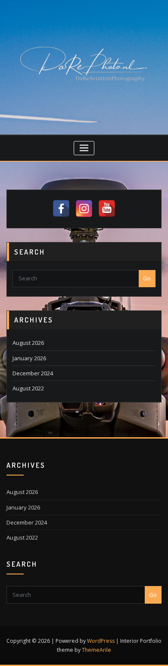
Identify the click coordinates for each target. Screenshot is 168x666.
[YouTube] (106, 208)
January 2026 (29, 358)
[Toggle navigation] (84, 148)
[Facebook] (61, 208)
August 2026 (28, 343)
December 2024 (32, 373)
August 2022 (28, 388)
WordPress (101, 641)
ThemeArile (96, 650)
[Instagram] (84, 208)
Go (147, 278)
